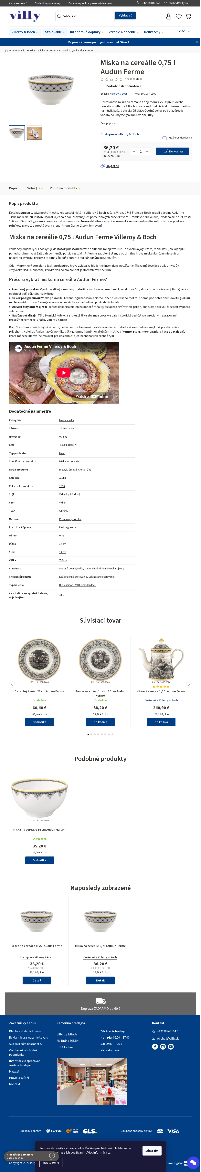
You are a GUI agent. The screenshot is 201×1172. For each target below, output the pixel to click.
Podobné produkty (63, 188)
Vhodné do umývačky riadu (75, 569)
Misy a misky (66, 420)
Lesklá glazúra (67, 527)
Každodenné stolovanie (73, 577)
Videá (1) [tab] (33, 188)
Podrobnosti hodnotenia (123, 86)
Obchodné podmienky (48, 3)
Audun (63, 478)
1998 (62, 486)
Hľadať (125, 15)
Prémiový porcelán (70, 519)
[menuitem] (25, 32)
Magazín (14, 1071)
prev (12, 685)
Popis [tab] (13, 188)
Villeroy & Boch (119, 94)
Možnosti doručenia (180, 138)
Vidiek (62, 503)
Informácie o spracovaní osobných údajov (25, 1063)
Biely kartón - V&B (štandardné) (77, 585)
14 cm (62, 544)
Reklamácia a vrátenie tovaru (28, 1037)
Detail (37, 980)
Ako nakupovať (18, 3)
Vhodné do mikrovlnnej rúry (108, 569)
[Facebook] (155, 1047)
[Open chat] (193, 1162)
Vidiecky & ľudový (69, 494)
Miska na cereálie (69, 461)
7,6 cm (63, 560)
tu (109, 1152)
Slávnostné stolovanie (102, 577)
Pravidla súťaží (19, 1078)
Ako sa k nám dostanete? (25, 1044)
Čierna (82, 470)
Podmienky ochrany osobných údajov (90, 3)
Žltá (89, 470)
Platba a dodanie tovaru (25, 1031)
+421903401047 (151, 3)
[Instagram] (163, 1047)
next (189, 685)
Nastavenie (51, 1162)
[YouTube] (171, 1047)
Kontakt (14, 1084)
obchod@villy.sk (178, 3)
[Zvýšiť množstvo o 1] (147, 151)
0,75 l (62, 536)
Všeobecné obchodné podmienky (23, 1052)
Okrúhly (63, 511)
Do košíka (176, 151)
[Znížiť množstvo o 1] (134, 151)
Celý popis (106, 123)
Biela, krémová (68, 470)
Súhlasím (152, 1151)
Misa (62, 453)
